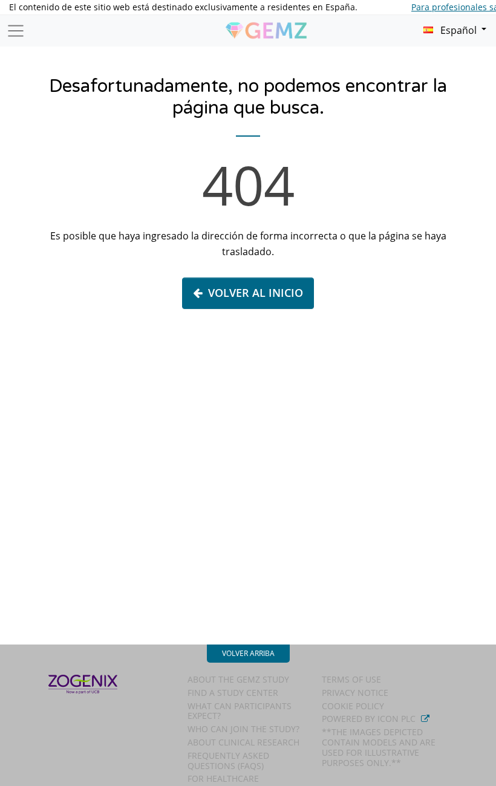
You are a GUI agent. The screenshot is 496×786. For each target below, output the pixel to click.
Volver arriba (248, 653)
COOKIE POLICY (353, 706)
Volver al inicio (255, 292)
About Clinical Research (243, 742)
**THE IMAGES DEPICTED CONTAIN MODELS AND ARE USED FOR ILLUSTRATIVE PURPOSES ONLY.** (379, 747)
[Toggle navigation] (15, 31)
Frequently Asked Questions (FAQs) (228, 760)
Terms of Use (351, 679)
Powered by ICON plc (370, 718)
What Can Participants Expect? (240, 711)
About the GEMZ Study (238, 679)
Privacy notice (355, 692)
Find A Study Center (233, 692)
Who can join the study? (243, 729)
